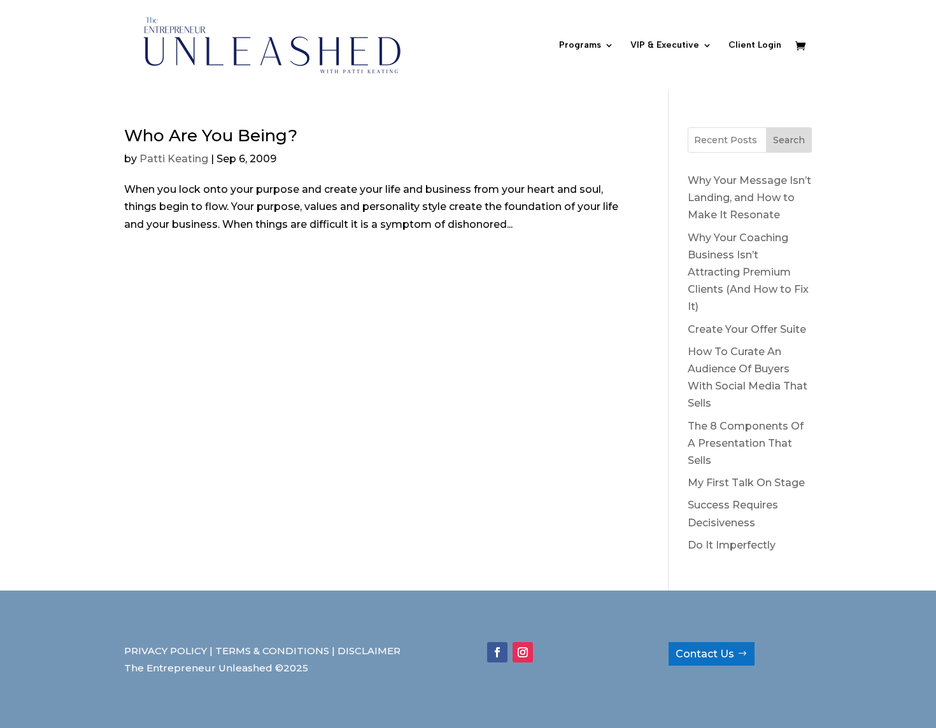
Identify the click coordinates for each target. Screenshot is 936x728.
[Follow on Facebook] (497, 652)
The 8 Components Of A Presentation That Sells (746, 443)
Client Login (754, 45)
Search (789, 140)
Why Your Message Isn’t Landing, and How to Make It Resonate (749, 197)
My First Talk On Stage (746, 483)
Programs (580, 45)
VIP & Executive (664, 45)
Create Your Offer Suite (747, 329)
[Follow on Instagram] (523, 652)
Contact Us (705, 654)
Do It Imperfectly (732, 545)
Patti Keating (173, 159)
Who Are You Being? (210, 135)
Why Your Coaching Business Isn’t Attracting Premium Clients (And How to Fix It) (748, 272)
